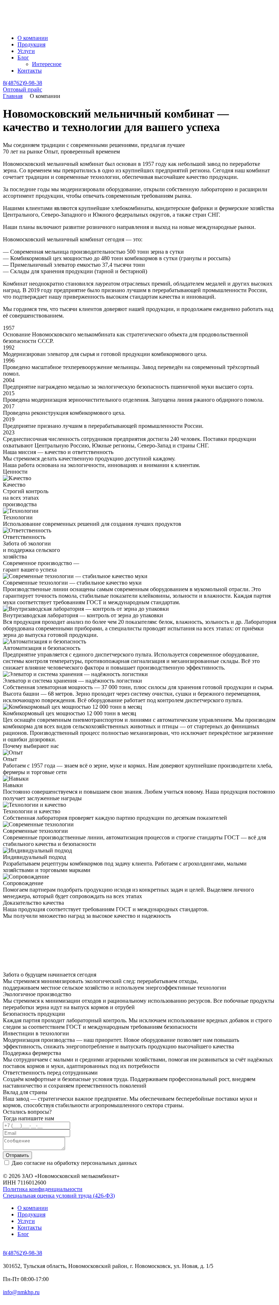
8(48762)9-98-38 (22, 83)
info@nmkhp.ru (21, 1292)
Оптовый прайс (22, 89)
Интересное (46, 64)
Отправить (17, 1155)
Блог (23, 57)
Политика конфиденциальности (42, 1189)
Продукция (31, 44)
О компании (32, 38)
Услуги (26, 51)
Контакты (29, 71)
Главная (13, 96)
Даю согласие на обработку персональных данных (74, 1163)
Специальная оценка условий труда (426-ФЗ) (59, 1195)
